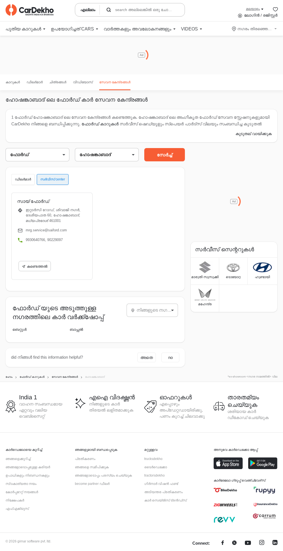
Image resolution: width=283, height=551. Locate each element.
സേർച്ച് (164, 154)
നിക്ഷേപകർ (15, 500)
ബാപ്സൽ (76, 329)
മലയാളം (253, 9)
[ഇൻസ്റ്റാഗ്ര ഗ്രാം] (261, 543)
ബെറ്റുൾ (19, 329)
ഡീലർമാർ (35, 82)
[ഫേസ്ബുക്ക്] (222, 543)
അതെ (146, 357)
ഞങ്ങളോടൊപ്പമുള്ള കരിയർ (28, 467)
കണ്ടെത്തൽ (37, 266)
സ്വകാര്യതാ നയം (21, 484)
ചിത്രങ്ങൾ (57, 82)
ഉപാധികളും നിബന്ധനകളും (27, 475)
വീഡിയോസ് (83, 82)
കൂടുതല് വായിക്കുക (253, 133)
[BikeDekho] (225, 490)
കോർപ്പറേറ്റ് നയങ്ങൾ (22, 492)
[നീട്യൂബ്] (248, 543)
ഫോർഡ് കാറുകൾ (100, 123)
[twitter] (234, 543)
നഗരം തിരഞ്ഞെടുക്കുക (254, 29)
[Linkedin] (274, 543)
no (170, 357)
